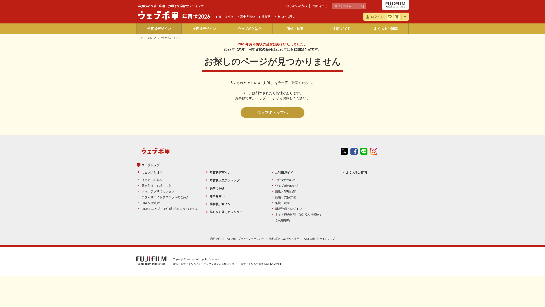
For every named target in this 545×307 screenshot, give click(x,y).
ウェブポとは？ (250, 28)
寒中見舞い (217, 196)
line (363, 151)
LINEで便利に (151, 203)
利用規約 (215, 238)
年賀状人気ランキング (225, 180)
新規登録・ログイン (288, 208)
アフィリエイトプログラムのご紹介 (165, 197)
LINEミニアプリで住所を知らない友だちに (170, 208)
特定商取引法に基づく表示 (284, 238)
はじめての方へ (296, 6)
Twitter (344, 151)
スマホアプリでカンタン (158, 191)
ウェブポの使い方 (287, 185)
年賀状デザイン (159, 28)
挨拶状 (266, 16)
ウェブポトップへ (272, 112)
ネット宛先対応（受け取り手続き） (299, 214)
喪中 (226, 16)
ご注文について (285, 180)
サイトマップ (327, 238)
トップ (139, 38)
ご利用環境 (282, 220)
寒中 (247, 16)
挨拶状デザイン (204, 28)
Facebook (354, 151)
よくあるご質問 (386, 28)
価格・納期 (295, 28)
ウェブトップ (150, 165)
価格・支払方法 (285, 197)
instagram (373, 151)
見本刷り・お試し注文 (156, 185)
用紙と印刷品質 (285, 191)
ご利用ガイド (340, 28)
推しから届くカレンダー (226, 212)
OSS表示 (309, 238)
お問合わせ (319, 6)
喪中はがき (217, 188)
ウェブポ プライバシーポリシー (244, 238)
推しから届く (286, 16)
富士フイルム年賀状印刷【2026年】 (261, 263)
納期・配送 (282, 203)
